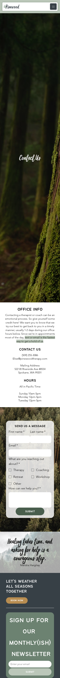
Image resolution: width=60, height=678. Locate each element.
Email (13, 445)
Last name (38, 432)
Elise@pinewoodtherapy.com (30, 358)
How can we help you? (25, 488)
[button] (17, 600)
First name (16, 432)
